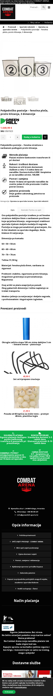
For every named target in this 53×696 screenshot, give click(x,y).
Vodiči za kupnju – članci (28, 589)
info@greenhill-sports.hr (27, 515)
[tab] (12, 210)
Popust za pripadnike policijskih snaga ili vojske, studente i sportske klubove (27, 581)
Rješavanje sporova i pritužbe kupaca (27, 567)
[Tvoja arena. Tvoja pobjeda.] (7, 11)
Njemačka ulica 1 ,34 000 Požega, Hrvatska (28, 508)
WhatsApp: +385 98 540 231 (27, 512)
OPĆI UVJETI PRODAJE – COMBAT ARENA (27, 541)
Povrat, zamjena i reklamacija (27, 560)
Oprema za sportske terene (21, 201)
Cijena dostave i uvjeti (27, 554)
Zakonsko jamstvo (27, 573)
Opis (13, 210)
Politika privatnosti (27, 535)
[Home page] (3, 27)
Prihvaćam (9, 692)
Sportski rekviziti (41, 201)
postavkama (20, 687)
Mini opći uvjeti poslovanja (27, 548)
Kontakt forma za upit (31, 210)
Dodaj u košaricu (32, 137)
